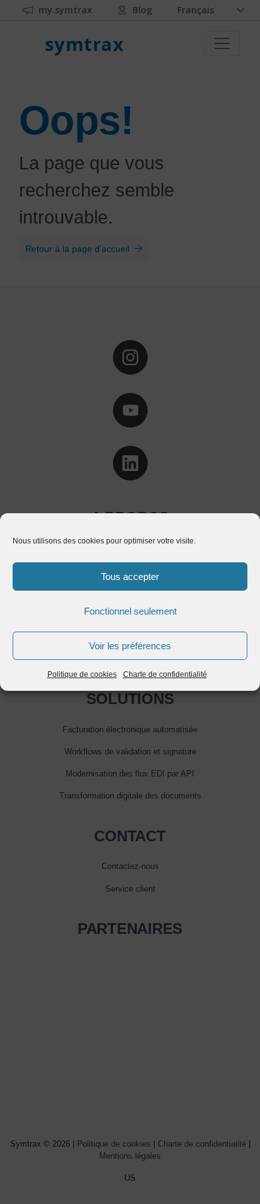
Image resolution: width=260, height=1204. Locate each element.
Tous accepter (130, 576)
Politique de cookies (82, 674)
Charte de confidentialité (165, 674)
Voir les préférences (130, 645)
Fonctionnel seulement (130, 611)
